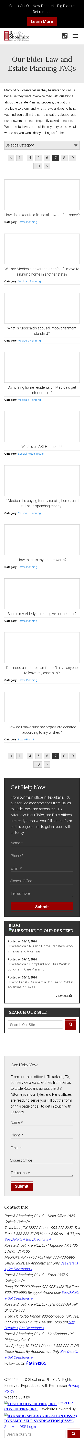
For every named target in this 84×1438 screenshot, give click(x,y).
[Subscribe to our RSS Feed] (41, 930)
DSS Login (27, 1426)
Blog (14, 925)
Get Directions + (38, 1239)
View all (62, 996)
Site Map (11, 1426)
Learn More (42, 21)
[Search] (70, 1024)
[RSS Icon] (44, 1363)
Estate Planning (27, 222)
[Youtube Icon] (40, 1363)
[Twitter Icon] (31, 1363)
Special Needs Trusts (31, 453)
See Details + (14, 1239)
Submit (42, 906)
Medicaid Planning (29, 281)
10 (38, 166)
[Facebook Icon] (27, 1363)
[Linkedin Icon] (35, 1363)
